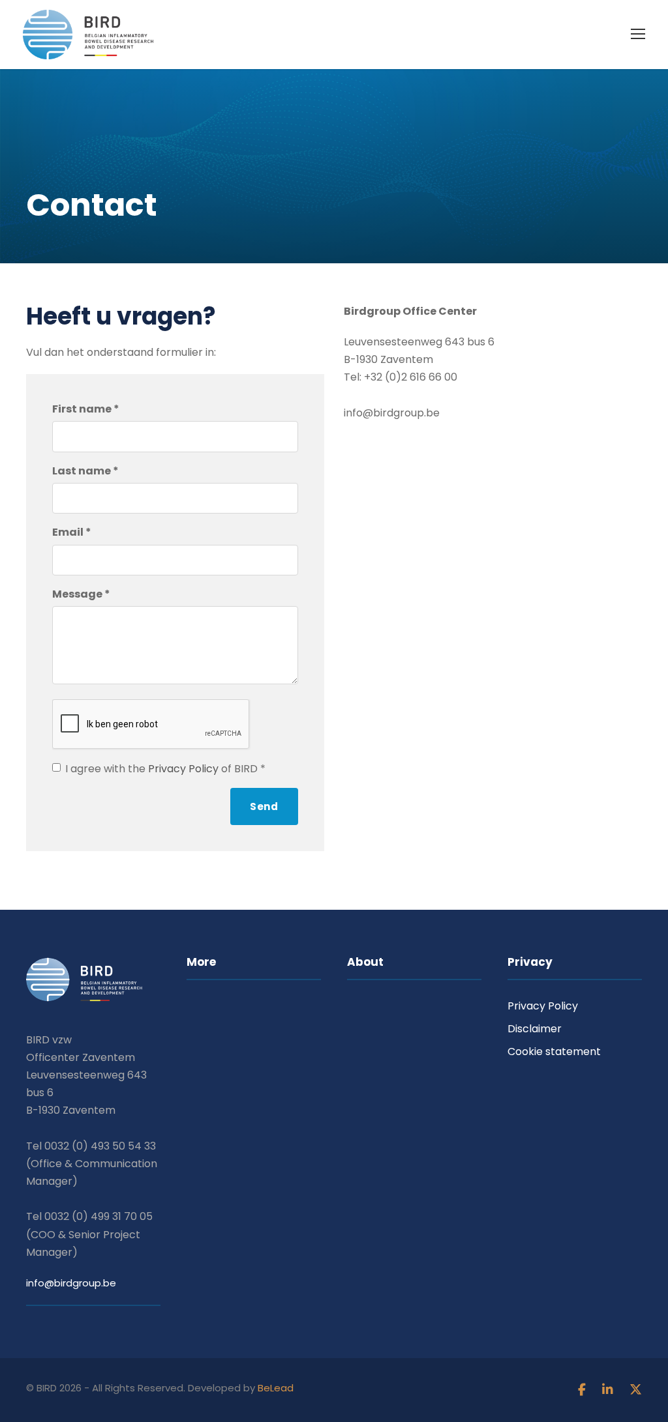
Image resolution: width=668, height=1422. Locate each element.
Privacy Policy (183, 768)
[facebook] (583, 1390)
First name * (85, 408)
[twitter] (636, 1390)
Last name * (85, 470)
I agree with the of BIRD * (165, 768)
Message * (81, 594)
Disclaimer (535, 1028)
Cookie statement (554, 1051)
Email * (71, 532)
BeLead (276, 1388)
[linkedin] (609, 1390)
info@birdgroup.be (71, 1283)
